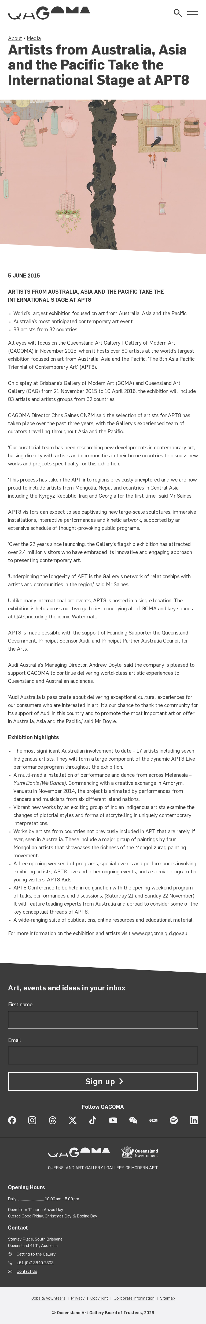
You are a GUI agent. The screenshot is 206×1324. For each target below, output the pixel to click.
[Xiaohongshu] (153, 1120)
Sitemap (167, 1298)
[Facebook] (12, 1120)
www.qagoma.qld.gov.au (159, 933)
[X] (73, 1120)
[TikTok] (93, 1120)
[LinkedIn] (194, 1120)
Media (34, 38)
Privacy (78, 1298)
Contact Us (27, 1271)
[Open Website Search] (178, 13)
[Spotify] (174, 1120)
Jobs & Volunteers (48, 1298)
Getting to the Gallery (36, 1254)
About (15, 38)
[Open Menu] (192, 13)
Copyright (99, 1298)
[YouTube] (113, 1120)
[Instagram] (32, 1120)
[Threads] (53, 1120)
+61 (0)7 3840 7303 (35, 1262)
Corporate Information (134, 1298)
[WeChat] (133, 1120)
